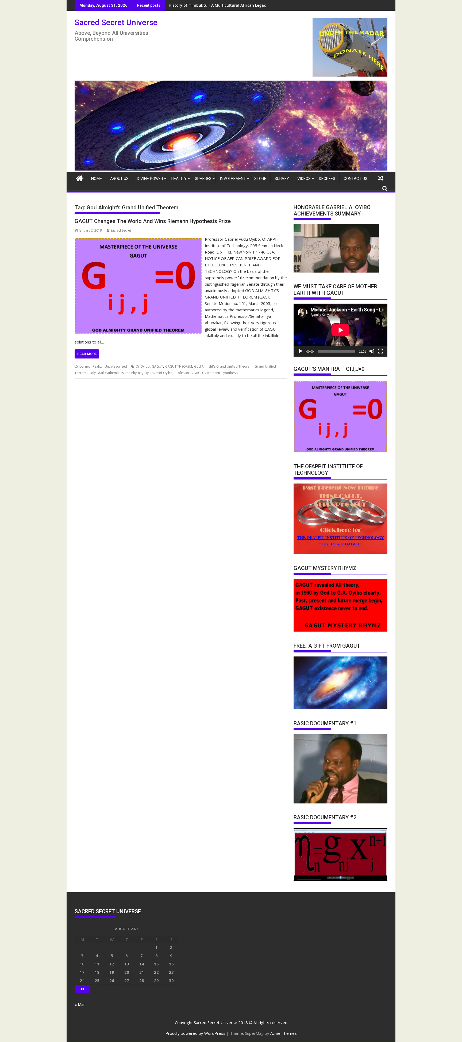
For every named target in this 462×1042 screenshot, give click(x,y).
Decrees (327, 178)
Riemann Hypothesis (222, 373)
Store (260, 178)
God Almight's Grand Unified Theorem (223, 366)
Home (96, 178)
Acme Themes (283, 1033)
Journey (84, 366)
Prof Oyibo (164, 373)
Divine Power (150, 178)
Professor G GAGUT (190, 373)
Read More (87, 354)
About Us (119, 178)
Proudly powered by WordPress (195, 1033)
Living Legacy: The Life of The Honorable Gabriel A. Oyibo (222, 5)
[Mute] (372, 351)
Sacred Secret (120, 230)
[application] (340, 330)
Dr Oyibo (143, 366)
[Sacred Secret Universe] (231, 169)
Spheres (203, 178)
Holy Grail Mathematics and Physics (115, 373)
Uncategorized (116, 366)
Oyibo (149, 373)
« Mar (80, 1004)
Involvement (233, 178)
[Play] (300, 351)
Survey (282, 178)
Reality (179, 178)
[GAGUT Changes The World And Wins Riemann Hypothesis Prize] (138, 239)
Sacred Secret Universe (116, 22)
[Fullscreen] (380, 351)
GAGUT (157, 366)
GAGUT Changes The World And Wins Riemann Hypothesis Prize (153, 221)
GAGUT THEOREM (178, 366)
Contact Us (355, 178)
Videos (304, 178)
